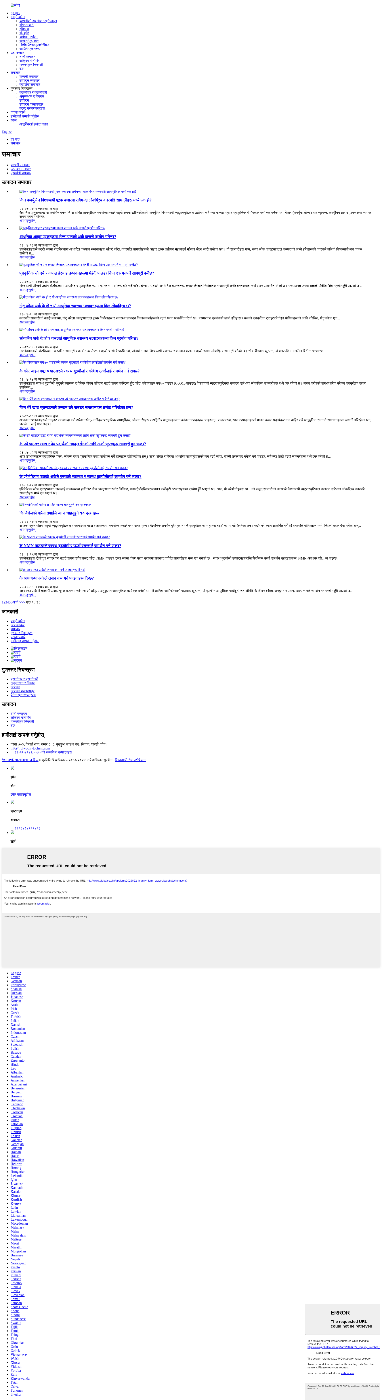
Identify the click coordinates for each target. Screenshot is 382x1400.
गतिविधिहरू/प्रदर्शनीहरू (34, 45)
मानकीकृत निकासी (31, 64)
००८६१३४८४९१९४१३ (25, 828)
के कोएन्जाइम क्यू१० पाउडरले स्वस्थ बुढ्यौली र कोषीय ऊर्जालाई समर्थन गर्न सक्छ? (79, 371)
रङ (21, 68)
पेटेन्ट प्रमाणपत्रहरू (32, 108)
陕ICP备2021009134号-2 (20, 760)
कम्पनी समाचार (28, 76)
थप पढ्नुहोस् (27, 220)
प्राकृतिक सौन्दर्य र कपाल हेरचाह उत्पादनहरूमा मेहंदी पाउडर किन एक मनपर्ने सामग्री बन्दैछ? (86, 273)
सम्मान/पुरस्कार (29, 41)
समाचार (15, 72)
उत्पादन (24, 100)
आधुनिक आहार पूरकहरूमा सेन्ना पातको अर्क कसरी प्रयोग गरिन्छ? (67, 236)
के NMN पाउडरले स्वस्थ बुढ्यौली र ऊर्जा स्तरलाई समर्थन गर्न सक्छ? (70, 545)
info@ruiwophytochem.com (30, 748)
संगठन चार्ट (26, 25)
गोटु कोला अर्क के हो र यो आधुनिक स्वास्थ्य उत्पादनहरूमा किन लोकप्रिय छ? (75, 306)
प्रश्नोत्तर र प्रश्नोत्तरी (33, 92)
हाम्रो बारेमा (18, 17)
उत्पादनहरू (18, 53)
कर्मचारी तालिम (28, 37)
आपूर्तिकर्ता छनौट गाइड (33, 124)
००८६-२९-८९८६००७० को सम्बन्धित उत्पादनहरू (41, 752)
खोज (14, 120)
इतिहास (24, 29)
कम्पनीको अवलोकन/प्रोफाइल (38, 21)
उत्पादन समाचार (29, 80)
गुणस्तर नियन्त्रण (21, 633)
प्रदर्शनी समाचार (29, 84)
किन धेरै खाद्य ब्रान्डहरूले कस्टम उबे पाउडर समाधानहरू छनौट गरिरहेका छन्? (76, 407)
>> (23, 602)
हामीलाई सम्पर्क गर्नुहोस (25, 116)
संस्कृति (24, 33)
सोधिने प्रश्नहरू (29, 49)
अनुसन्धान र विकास (31, 96)
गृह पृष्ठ (15, 13)
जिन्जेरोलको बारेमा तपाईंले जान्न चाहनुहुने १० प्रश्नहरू (59, 513)
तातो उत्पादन (27, 57)
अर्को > (16, 602)
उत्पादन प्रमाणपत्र (31, 104)
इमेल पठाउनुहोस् (21, 794)
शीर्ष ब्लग (140, 760)
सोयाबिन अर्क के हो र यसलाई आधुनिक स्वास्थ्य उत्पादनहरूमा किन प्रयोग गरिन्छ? (79, 338)
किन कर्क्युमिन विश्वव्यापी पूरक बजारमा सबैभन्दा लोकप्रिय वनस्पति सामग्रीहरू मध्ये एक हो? (85, 200)
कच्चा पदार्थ (18, 112)
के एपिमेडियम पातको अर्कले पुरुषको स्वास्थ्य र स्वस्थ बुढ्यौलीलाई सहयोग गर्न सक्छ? (80, 476)
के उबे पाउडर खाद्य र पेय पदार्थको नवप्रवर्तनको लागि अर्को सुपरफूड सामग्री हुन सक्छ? (82, 444)
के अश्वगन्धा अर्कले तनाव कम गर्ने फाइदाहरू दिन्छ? (56, 578)
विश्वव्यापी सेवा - (125, 760)
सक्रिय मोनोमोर (29, 61)
